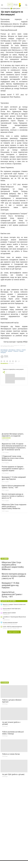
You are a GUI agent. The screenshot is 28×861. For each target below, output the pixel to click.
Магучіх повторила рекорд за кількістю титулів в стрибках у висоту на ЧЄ (13, 496)
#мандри (21, 351)
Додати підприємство (14, 632)
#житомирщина (4, 350)
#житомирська (12, 350)
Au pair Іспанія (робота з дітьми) (11, 723)
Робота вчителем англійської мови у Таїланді (13, 733)
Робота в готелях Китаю (11, 754)
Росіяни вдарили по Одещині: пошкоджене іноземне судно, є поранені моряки (13, 469)
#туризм (24, 350)
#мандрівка (3, 352)
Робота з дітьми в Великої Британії (11, 701)
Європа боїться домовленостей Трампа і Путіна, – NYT (13, 487)
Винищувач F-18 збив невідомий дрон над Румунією (14, 478)
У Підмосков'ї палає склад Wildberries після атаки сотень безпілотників (13, 458)
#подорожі (15, 351)
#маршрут (10, 351)
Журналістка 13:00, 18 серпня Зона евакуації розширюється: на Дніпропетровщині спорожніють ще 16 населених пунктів (14, 447)
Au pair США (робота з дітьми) (13, 774)
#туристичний (4, 351)
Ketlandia (6, 356)
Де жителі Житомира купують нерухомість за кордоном (12, 435)
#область (18, 350)
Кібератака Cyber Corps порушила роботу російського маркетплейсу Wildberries (14, 506)
